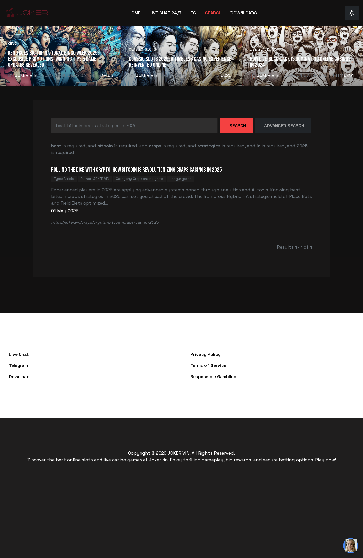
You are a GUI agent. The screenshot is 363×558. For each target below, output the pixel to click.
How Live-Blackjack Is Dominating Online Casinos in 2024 (300, 61)
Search (237, 125)
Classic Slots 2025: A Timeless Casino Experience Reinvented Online (180, 61)
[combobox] (134, 125)
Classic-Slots (142, 49)
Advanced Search (284, 125)
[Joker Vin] (27, 12)
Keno (12, 44)
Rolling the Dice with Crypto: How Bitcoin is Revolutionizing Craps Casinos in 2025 (136, 169)
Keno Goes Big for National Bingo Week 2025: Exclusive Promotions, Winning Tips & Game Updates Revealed (53, 58)
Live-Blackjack (264, 49)
